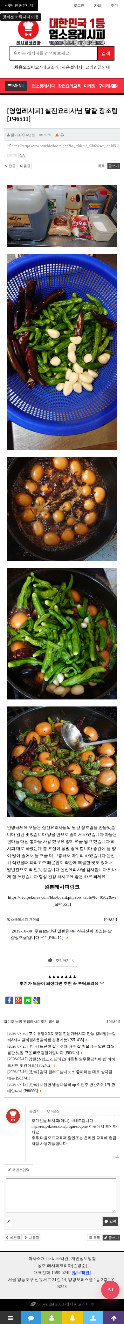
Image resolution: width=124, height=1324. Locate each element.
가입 (97, 5)
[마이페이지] (51, 1317)
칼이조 (16, 135)
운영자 (34, 1111)
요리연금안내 (97, 67)
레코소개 (50, 67)
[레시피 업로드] (93, 1317)
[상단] (113, 1317)
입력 (112, 1221)
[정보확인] (81, 1272)
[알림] (72, 1317)
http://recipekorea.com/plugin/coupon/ (59, 1126)
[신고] (57, 135)
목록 (101, 166)
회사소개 (36, 1258)
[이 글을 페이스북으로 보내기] (9, 1000)
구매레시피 (108, 86)
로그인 (79, 5)
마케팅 (89, 86)
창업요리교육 (69, 86)
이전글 (10, 166)
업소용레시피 (43, 86)
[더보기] (110, 919)
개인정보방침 (83, 1258)
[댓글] (31, 1317)
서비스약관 (58, 1258)
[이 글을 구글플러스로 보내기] (18, 1000)
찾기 (114, 5)
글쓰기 (113, 166)
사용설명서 (72, 67)
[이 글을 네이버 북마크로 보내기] (27, 1000)
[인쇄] (62, 135)
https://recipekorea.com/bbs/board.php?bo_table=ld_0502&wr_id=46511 (66, 146)
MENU (17, 85)
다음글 (25, 166)
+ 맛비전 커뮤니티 (19, 5)
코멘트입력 (20, 1170)
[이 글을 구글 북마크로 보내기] (37, 1000)
